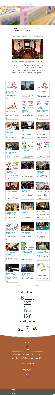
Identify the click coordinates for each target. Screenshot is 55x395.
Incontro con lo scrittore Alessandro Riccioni (11, 274)
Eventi (22, 31)
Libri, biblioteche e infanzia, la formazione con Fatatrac (27, 212)
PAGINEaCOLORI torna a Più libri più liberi (43, 192)
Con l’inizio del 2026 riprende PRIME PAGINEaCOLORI (41, 171)
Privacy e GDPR (13, 393)
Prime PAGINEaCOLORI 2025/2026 (31, 4)
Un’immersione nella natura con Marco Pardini (26, 273)
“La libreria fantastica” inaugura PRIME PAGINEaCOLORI (42, 232)
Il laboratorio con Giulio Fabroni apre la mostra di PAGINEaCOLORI (12, 132)
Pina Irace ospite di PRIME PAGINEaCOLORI (27, 170)
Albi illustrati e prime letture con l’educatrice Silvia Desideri (11, 213)
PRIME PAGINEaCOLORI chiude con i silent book (42, 131)
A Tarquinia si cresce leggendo (10, 233)
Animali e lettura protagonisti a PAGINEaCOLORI (26, 110)
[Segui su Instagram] (28, 376)
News (14, 93)
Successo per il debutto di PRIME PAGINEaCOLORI (27, 232)
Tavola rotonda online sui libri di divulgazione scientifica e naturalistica (27, 252)
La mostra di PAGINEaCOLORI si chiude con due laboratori (11, 91)
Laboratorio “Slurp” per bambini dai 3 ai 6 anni (42, 151)
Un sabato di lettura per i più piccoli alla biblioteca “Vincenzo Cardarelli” (12, 152)
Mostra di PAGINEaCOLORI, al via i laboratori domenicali (42, 111)
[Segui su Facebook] (27, 376)
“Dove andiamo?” (25, 90)
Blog (36, 4)
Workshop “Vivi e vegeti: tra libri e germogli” (42, 272)
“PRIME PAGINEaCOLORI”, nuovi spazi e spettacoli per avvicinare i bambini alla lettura (11, 253)
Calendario (26, 4)
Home (18, 4)
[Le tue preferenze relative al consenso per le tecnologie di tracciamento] (54, 394)
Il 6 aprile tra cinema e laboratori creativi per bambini (42, 252)
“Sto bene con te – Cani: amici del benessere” (42, 91)
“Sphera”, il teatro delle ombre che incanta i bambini (11, 192)
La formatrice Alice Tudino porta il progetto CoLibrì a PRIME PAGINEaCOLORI (27, 191)
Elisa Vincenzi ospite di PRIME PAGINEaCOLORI (11, 172)
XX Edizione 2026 (22, 4)
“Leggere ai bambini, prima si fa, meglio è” (43, 211)
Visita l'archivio (35, 285)
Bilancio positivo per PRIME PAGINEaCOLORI (26, 131)
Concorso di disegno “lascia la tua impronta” (11, 112)
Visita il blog (19, 285)
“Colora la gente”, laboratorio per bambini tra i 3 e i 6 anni (27, 151)
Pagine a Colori (15, 31)
